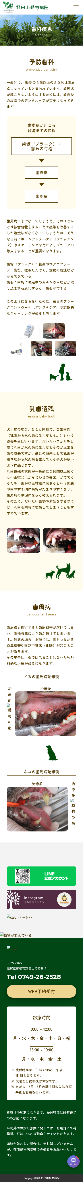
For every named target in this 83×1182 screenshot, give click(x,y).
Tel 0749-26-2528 (34, 977)
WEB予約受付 (41, 991)
